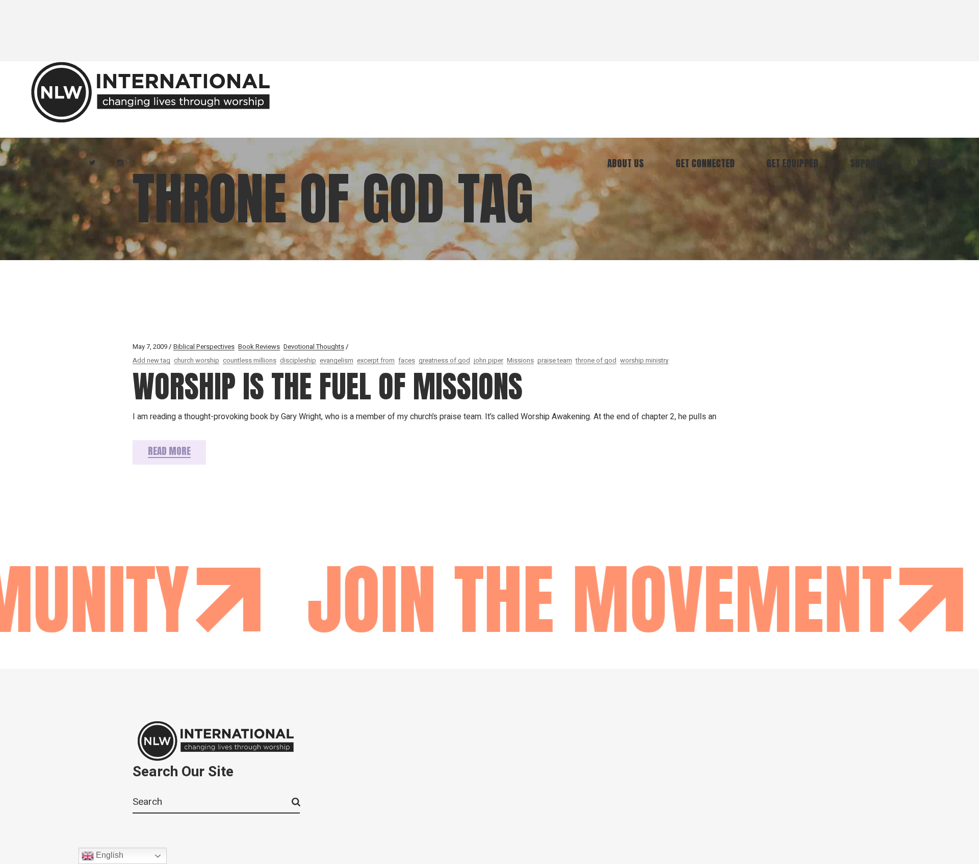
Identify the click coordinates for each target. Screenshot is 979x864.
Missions (520, 360)
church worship (196, 360)
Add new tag (151, 360)
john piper (488, 360)
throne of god (596, 360)
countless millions (249, 360)
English (108, 855)
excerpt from (376, 360)
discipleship (298, 360)
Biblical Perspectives (204, 346)
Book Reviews (259, 346)
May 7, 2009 (150, 346)
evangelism (336, 360)
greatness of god (444, 360)
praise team (554, 360)
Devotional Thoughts (314, 346)
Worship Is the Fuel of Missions (328, 386)
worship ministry (644, 360)
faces (406, 360)
